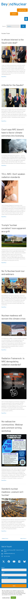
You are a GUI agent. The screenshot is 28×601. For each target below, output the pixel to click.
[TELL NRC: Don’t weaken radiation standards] (9, 191)
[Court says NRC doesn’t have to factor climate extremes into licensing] (14, 146)
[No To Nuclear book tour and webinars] (14, 285)
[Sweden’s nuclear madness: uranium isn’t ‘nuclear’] (14, 507)
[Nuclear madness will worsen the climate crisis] (14, 328)
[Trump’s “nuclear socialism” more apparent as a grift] (14, 240)
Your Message (4, 577)
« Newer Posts (4, 538)
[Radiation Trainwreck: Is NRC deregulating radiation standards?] (14, 383)
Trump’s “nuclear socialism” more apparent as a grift (13, 228)
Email (2, 572)
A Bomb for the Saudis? (12, 85)
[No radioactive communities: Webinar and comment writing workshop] (14, 450)
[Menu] (26, 19)
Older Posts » (23, 538)
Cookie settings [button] (6, 597)
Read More (3, 76)
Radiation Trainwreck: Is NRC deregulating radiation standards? (12, 361)
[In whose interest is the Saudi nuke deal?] (14, 54)
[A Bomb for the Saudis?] (14, 97)
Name (2, 567)
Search (4, 26)
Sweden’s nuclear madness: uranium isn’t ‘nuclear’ (12, 491)
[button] (23, 26)
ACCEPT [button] (13, 597)
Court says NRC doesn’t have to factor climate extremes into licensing (12, 132)
